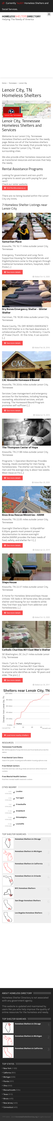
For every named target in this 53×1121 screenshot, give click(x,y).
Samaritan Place (11, 241)
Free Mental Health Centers (14, 776)
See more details (13, 272)
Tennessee (13, 83)
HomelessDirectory (21, 16)
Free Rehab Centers (10, 766)
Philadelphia (21, 817)
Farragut (20, 798)
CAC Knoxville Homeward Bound (20, 380)
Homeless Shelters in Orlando (28, 876)
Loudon (19, 791)
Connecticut (8, 1107)
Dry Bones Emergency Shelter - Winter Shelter (24, 311)
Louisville (20, 824)
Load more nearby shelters (17, 735)
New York (7, 1068)
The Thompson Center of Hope (20, 447)
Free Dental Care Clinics (12, 757)
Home (4, 83)
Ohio (5, 1085)
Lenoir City (23, 83)
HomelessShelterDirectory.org (26, 1116)
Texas (5, 1094)
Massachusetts (9, 1089)
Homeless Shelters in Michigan (28, 851)
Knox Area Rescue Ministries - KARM (23, 515)
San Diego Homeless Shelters (27, 900)
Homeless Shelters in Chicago (28, 839)
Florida (6, 1081)
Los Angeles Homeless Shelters (28, 913)
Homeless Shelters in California (29, 863)
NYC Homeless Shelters (25, 888)
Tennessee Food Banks (12, 747)
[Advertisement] (26, 51)
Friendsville (21, 804)
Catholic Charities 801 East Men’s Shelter (26, 650)
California (7, 1072)
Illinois (6, 1098)
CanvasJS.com (46, 728)
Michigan (7, 1076)
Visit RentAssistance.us (16, 187)
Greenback (20, 811)
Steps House (9, 582)
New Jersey (8, 1102)
